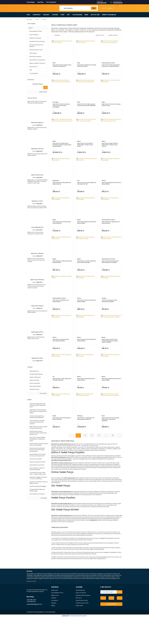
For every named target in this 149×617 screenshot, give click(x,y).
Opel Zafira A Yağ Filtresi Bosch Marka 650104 (86, 379)
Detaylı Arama (43, 92)
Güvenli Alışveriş (80, 590)
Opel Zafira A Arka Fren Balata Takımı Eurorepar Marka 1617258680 (61, 105)
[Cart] (119, 8)
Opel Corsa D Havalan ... (37, 279)
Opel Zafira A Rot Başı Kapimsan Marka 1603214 (62, 183)
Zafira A (44, 19)
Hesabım (53, 598)
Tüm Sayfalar (43, 393)
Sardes (104, 298)
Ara (45, 87)
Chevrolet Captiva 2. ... (37, 122)
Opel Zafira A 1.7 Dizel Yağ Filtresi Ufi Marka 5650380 (62, 379)
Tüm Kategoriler (51, 2)
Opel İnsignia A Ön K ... (37, 332)
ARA (93, 8)
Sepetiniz (53, 603)
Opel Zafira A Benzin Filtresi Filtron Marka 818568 (111, 183)
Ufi (53, 376)
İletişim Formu (55, 595)
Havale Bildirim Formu (57, 593)
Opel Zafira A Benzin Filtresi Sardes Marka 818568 (109, 300)
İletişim (53, 605)
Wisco (79, 141)
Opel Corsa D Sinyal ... (37, 306)
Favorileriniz (54, 600)
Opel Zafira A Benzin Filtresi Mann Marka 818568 (86, 222)
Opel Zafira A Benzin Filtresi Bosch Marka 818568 (111, 379)
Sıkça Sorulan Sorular (82, 600)
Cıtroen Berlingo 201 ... (37, 227)
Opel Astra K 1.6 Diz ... (38, 358)
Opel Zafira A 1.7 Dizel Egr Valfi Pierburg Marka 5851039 (85, 418)
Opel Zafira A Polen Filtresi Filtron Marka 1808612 (86, 300)
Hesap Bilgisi (31, 2)
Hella (54, 141)
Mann (54, 220)
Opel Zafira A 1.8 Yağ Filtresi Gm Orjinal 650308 (111, 222)
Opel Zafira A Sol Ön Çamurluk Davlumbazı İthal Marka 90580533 (110, 419)
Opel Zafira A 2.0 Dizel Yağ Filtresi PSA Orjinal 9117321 (86, 183)
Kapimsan (56, 180)
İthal (54, 63)
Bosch (54, 259)
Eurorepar (56, 102)
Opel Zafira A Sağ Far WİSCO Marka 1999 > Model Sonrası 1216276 (110, 145)
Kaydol (119, 592)
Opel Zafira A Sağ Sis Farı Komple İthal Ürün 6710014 (86, 65)
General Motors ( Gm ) (108, 63)
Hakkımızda (54, 590)
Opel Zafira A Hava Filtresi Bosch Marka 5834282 (62, 418)
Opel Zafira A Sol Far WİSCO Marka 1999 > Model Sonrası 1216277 (85, 145)
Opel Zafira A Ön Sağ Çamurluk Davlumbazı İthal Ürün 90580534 (86, 104)
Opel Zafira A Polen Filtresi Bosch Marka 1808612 (86, 340)
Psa (78, 180)
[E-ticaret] (74, 616)
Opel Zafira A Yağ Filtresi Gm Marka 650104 (61, 300)
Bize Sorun (79, 598)
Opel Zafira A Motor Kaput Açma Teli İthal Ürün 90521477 (62, 65)
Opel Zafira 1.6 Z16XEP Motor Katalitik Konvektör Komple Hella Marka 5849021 (62, 145)
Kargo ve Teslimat (81, 593)
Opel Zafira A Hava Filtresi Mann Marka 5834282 (62, 222)
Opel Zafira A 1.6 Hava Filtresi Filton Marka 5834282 (61, 340)
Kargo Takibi (79, 605)
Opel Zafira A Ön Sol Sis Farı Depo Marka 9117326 (111, 104)
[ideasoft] (65, 616)
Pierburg (79, 416)
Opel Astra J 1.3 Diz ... (38, 201)
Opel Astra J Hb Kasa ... (37, 253)
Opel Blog (40, 2)
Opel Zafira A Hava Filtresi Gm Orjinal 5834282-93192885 (110, 261)
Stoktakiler (57, 35)
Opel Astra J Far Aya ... (37, 148)
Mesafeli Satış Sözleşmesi (83, 595)
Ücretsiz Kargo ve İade (82, 603)
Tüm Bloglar (43, 498)
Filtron (104, 180)
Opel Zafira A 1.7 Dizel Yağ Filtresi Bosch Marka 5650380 (86, 261)
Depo (103, 102)
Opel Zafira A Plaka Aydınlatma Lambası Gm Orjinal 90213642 (111, 65)
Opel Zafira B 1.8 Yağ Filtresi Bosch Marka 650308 (62, 261)
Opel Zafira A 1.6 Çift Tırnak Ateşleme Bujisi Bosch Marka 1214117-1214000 (110, 341)
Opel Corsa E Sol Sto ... (37, 175)
